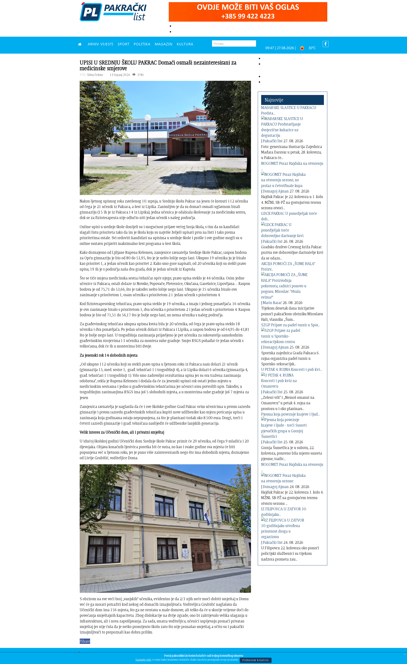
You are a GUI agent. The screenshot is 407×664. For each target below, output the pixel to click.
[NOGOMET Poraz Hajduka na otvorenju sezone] (284, 477)
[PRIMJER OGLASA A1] (248, 11)
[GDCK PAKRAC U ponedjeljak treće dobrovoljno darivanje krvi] (284, 229)
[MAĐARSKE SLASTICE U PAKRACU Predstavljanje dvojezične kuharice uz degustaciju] (284, 126)
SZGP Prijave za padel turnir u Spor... (290, 325)
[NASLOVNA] (81, 44)
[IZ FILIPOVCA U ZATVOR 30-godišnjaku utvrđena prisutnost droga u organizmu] (284, 527)
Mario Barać (272, 302)
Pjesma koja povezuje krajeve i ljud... (290, 414)
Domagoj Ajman (276, 191)
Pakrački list (273, 141)
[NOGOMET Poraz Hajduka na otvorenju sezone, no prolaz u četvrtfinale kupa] (284, 179)
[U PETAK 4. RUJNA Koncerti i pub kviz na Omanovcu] (284, 380)
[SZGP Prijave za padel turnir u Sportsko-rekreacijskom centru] (284, 335)
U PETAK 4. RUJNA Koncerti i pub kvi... (291, 369)
